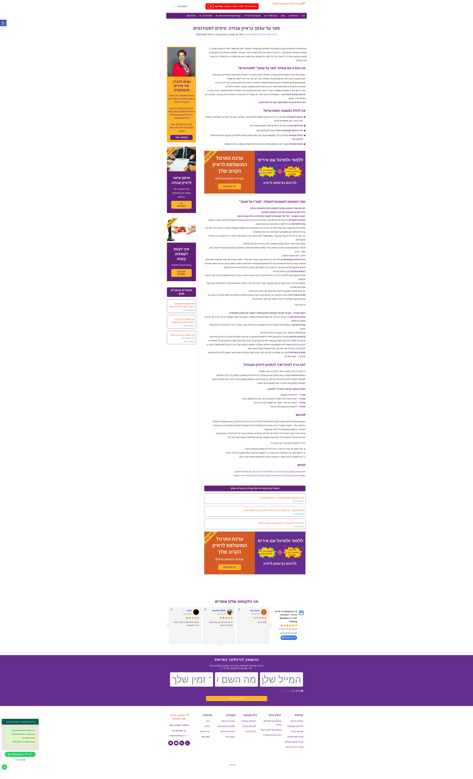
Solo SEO (232, 765)
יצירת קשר (191, 15)
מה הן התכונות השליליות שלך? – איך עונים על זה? (282, 497)
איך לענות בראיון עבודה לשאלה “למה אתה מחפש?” (183, 321)
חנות (283, 15)
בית (303, 15)
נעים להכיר (293, 15)
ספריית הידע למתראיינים (258, 34)
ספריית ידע (207, 15)
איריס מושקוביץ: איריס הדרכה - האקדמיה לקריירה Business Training (286, 616)
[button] (3, 23)
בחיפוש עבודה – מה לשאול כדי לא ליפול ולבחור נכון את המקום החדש (274, 510)
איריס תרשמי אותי (236, 698)
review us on (290, 637)
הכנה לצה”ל (272, 15)
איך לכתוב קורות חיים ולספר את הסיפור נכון (182, 337)
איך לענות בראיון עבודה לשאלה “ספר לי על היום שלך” (182, 305)
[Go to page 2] (219, 644)
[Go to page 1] (220, 644)
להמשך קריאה (298, 501)
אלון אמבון (221, 610)
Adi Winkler (254, 610)
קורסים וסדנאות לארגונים (229, 15)
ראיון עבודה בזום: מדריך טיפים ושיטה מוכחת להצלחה (281, 523)
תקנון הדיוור (285, 691)
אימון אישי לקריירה (252, 15)
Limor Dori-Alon (185, 610)
